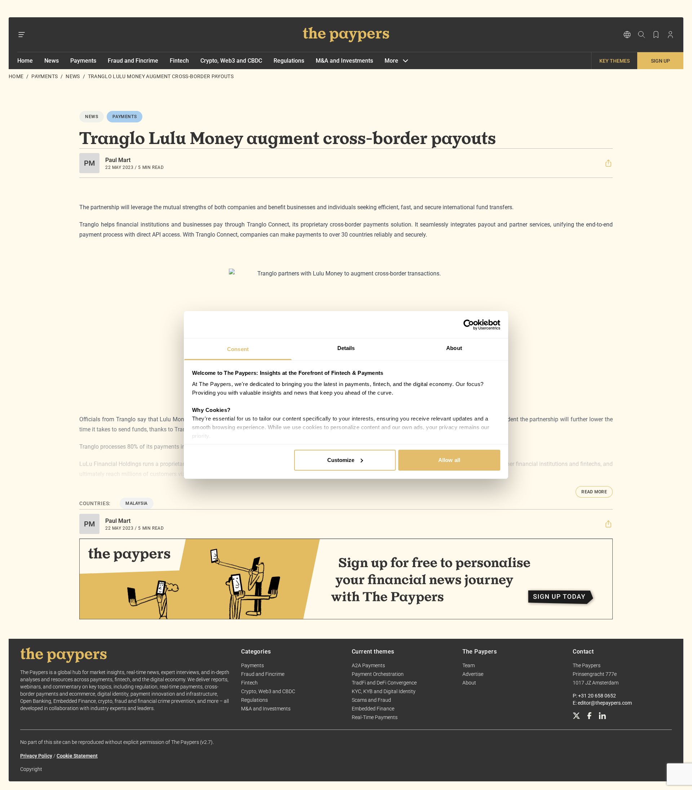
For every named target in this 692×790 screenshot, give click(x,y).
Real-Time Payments (375, 717)
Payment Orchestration (378, 674)
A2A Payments (368, 665)
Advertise (472, 674)
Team (468, 665)
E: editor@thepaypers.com (602, 703)
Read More (594, 491)
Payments (83, 60)
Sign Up (660, 61)
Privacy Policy (36, 756)
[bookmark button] (656, 34)
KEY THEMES (614, 61)
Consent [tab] (238, 349)
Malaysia (136, 503)
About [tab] (454, 348)
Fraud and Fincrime (133, 60)
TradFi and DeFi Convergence (384, 683)
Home (25, 60)
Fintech (179, 60)
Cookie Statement (77, 756)
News (51, 60)
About (469, 683)
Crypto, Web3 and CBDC (231, 60)
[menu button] (21, 34)
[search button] (641, 34)
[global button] (627, 34)
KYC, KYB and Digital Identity (384, 691)
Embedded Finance (373, 709)
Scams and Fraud (371, 700)
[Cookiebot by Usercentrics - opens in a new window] (468, 324)
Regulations (289, 60)
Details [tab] (346, 348)
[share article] (608, 163)
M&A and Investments (344, 60)
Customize (341, 460)
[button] (608, 163)
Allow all (449, 460)
